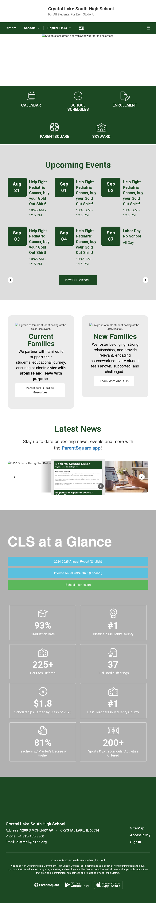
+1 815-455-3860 (31, 836)
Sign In (135, 842)
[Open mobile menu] (148, 28)
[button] (32, 28)
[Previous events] (10, 280)
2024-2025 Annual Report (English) (78, 561)
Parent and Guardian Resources (40, 390)
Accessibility (140, 835)
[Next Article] (142, 477)
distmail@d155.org (31, 842)
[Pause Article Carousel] (101, 486)
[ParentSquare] (46, 885)
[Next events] (145, 280)
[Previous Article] (14, 477)
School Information (78, 584)
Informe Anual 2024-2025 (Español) (78, 573)
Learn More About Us (114, 381)
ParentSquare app (81, 447)
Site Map (137, 828)
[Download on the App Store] (108, 885)
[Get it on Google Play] (77, 885)
